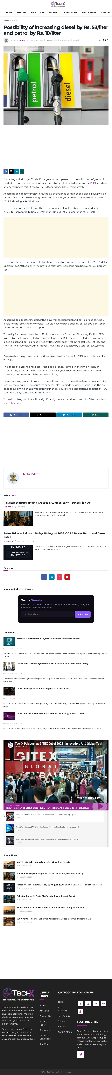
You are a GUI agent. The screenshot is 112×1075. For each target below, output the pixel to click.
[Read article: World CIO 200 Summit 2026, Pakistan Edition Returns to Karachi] (9, 641)
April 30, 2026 (10, 698)
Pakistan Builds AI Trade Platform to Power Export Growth (46, 896)
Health (21, 12)
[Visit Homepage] (58, 4)
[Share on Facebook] (6, 171)
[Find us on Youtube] (67, 577)
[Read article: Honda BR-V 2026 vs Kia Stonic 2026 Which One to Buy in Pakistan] (9, 910)
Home (9, 12)
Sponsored (45, 1030)
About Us (44, 1010)
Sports (53, 12)
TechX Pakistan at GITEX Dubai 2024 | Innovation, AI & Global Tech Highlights (47, 808)
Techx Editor (19, 40)
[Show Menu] (5, 4)
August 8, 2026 (11, 674)
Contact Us (45, 1016)
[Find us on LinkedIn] (96, 1003)
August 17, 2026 (11, 649)
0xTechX (9, 507)
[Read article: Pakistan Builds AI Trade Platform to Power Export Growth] (9, 899)
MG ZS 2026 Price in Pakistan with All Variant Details (43, 862)
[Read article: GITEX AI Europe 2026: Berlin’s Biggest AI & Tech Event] (9, 691)
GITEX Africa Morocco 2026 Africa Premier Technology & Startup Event (51, 713)
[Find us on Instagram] (59, 577)
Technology (69, 12)
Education (37, 12)
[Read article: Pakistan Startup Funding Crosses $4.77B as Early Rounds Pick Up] (18, 518)
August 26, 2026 (22, 507)
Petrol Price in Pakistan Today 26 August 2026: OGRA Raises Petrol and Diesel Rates (59, 885)
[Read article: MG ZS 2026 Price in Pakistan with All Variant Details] (9, 865)
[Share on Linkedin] (16, 171)
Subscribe (83, 614)
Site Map (44, 1044)
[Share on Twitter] (11, 171)
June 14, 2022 (36, 40)
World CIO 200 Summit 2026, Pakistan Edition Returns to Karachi (48, 638)
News (14, 21)
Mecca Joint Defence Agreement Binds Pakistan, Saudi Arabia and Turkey (52, 663)
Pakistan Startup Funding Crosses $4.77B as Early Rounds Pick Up (47, 502)
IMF (92, 183)
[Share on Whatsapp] (22, 171)
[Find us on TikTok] (80, 1011)
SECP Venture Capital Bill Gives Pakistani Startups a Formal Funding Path (54, 919)
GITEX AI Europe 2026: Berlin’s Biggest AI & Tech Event (43, 688)
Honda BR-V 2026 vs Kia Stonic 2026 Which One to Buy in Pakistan (50, 907)
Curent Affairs (65, 1032)
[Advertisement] (56, 148)
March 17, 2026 (11, 723)
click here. (16, 403)
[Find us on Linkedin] (52, 577)
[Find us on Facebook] (44, 577)
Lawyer (105, 12)
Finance (62, 1026)
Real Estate (89, 12)
